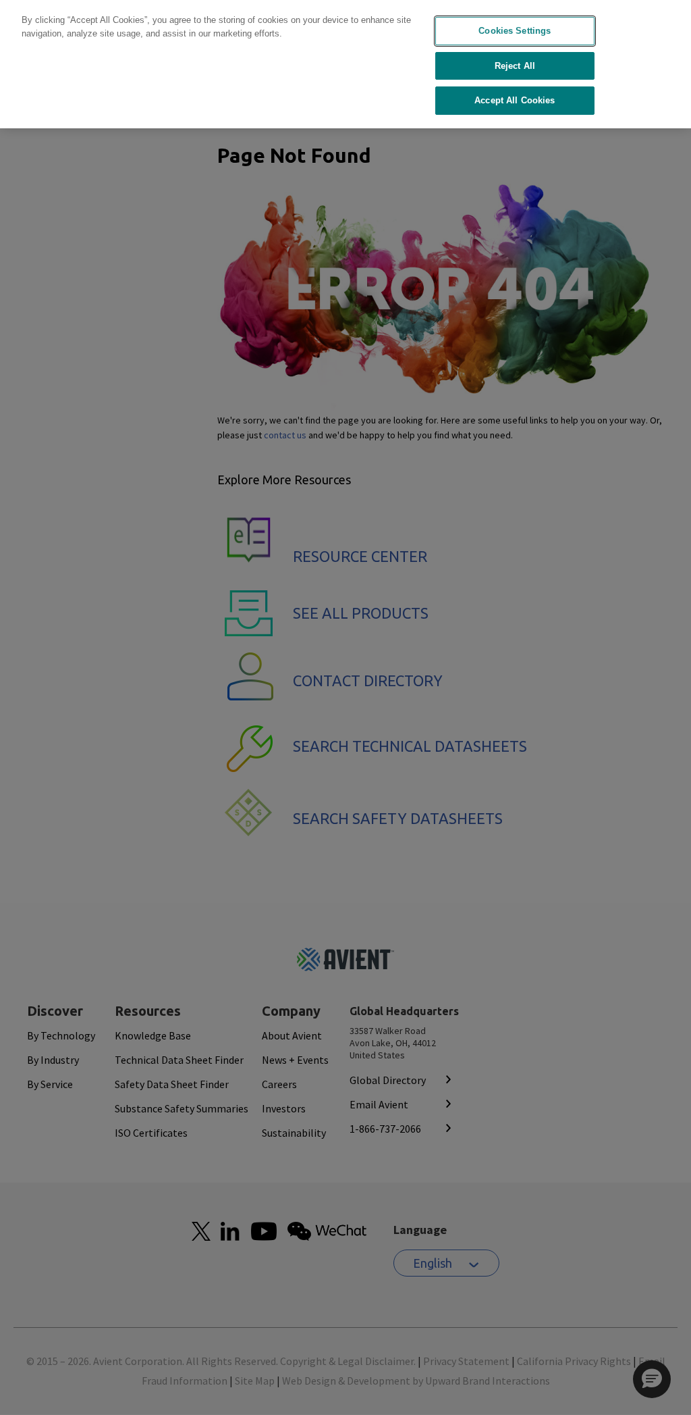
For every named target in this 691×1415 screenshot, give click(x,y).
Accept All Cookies (514, 100)
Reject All (515, 66)
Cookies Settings (514, 31)
